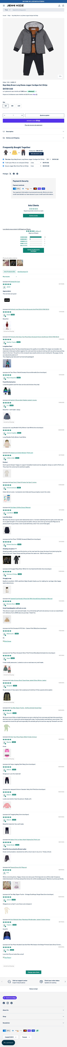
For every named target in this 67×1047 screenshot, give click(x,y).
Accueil (4, 15)
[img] (33, 231)
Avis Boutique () (23, 271)
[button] (63, 6)
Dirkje (9, 15)
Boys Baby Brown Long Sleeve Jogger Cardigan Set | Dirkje (25, 15)
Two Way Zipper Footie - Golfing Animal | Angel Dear (25, 708)
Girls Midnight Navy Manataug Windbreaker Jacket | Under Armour (30, 919)
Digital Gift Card (15, 281)
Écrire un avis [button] (33, 215)
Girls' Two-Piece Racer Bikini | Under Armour (23, 737)
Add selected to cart (36, 153)
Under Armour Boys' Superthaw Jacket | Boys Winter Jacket (28, 680)
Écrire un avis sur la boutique (33, 250)
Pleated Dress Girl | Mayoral (18, 867)
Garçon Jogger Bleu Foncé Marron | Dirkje (17, 166)
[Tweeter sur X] (10, 173)
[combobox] (33, 10)
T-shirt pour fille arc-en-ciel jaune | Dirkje (17, 162)
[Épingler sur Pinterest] (17, 173)
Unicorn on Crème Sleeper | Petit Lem (21, 452)
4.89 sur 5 (38, 231)
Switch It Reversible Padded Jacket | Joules (23, 400)
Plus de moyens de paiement (33, 125)
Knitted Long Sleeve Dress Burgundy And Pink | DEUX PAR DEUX (29, 309)
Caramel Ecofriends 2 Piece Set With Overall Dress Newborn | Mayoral (31, 598)
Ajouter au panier (44, 115)
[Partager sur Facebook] (14, 173)
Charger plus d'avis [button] (33, 972)
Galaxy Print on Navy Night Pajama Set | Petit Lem (25, 839)
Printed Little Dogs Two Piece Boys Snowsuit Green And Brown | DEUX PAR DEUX (34, 337)
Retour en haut (33, 989)
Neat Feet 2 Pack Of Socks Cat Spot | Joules (23, 482)
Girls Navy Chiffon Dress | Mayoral (20, 507)
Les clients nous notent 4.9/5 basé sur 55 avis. (17, 229)
